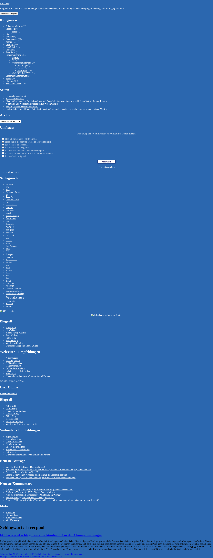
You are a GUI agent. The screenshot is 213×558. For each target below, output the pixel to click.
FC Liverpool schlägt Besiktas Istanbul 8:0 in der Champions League (51, 535)
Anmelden (10, 512)
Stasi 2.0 (8, 275)
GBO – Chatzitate (14, 363)
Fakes (14, 31)
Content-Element (11, 205)
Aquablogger (12, 358)
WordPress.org (12, 520)
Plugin (9, 254)
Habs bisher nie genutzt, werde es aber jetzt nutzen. (28, 142)
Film (8, 34)
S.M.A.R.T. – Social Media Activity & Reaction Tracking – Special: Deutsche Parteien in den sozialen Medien (56, 109)
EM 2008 (9, 210)
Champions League (12, 199)
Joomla (9, 42)
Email (8, 213)
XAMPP (9, 303)
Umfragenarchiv (13, 172)
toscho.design (12, 340)
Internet (10, 235)
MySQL (15, 57)
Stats (7, 278)
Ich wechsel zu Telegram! (17, 147)
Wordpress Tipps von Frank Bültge (22, 345)
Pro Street (9, 262)
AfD (7, 187)
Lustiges (9, 44)
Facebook (10, 29)
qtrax (7, 265)
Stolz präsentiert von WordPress (14, 556)
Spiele (8, 78)
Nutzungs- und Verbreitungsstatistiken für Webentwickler (32, 104)
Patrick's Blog (12, 335)
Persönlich (10, 47)
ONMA (9, 492)
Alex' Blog (5, 3)
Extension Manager (12, 216)
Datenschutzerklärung (16, 96)
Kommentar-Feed (14, 517)
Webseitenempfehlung (15, 293)
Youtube (8, 306)
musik (8, 243)
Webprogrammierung (21, 63)
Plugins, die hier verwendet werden (22, 106)
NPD (8, 248)
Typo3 (20, 68)
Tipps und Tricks (13, 83)
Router (8, 267)
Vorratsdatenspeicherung (14, 291)
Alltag (8, 190)
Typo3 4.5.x (10, 283)
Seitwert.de (11, 373)
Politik (9, 49)
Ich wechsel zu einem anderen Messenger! (24, 150)
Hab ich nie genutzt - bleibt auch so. (21, 139)
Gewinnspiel (10, 224)
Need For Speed (11, 246)
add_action (9, 184)
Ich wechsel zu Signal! (15, 156)
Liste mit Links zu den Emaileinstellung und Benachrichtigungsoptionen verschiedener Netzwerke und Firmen (56, 101)
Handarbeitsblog (13, 366)
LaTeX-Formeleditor (15, 368)
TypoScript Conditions (13, 288)
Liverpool (64, 554)
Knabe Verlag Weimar (16, 332)
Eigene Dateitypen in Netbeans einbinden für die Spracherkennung (36, 475)
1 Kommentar (75, 554)
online (8, 393)
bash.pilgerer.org (13, 360)
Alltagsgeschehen (14, 26)
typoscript (10, 286)
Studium (9, 81)
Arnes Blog (11, 327)
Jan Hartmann (12, 497)
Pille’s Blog (11, 338)
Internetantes (11, 39)
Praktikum (10, 52)
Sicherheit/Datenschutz (16, 76)
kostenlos (9, 241)
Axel (8, 495)
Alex (8, 500)
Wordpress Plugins (14, 343)
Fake (7, 221)
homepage (10, 230)
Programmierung (13, 55)
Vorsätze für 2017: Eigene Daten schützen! (25, 467)
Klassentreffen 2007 (15, 98)
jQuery (8, 238)
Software (9, 270)
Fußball (9, 36)
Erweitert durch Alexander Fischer (46, 556)
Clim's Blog (11, 330)
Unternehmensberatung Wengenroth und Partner (28, 376)
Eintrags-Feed (12, 515)
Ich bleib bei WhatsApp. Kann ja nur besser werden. (29, 153)
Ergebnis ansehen (107, 167)
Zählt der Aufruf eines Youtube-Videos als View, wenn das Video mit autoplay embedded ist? (48, 469)
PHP (14, 60)
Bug (9, 195)
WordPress (22, 70)
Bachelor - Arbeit (13, 192)
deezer (9, 207)
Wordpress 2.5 (10, 301)
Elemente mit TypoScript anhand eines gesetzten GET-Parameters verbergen (40, 477)
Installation (9, 232)
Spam (8, 273)
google (10, 226)
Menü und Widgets (9, 14)
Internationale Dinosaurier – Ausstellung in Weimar (37, 495)
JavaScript (22, 65)
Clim (7, 202)
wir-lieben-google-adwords (18, 489)
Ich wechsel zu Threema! (16, 144)
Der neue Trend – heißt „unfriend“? (22, 472)
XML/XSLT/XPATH (21, 73)
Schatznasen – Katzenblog (18, 371)
